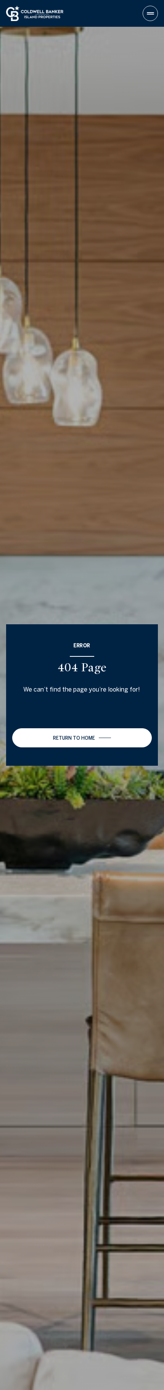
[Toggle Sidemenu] (150, 13)
